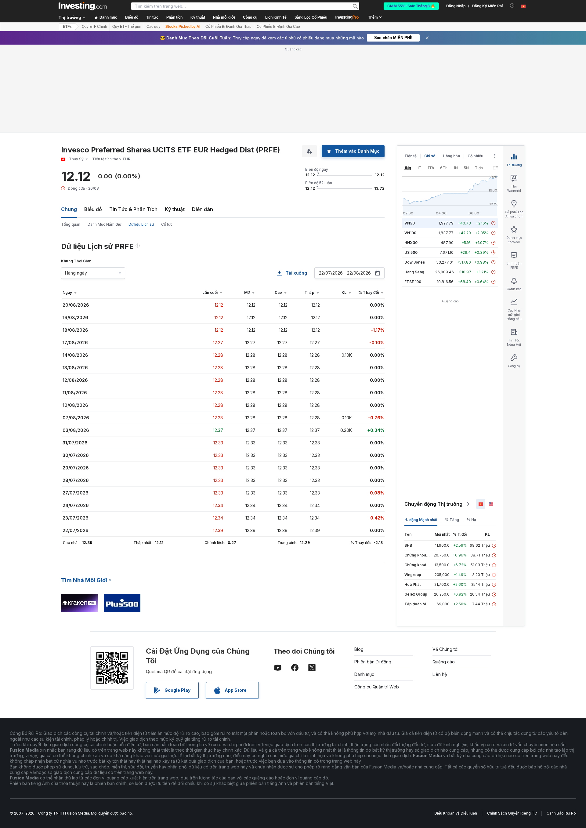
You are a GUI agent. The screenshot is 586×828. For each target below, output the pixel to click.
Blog (359, 649)
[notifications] (512, 6)
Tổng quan (70, 224)
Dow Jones (414, 262)
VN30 (409, 223)
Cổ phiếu (475, 156)
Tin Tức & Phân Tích (133, 209)
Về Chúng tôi (445, 649)
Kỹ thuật (175, 209)
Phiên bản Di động (372, 661)
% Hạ (471, 519)
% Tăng (452, 519)
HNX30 (411, 242)
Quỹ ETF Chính (94, 26)
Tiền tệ (410, 156)
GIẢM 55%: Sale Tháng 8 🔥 (411, 6)
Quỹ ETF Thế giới (126, 26)
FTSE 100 (412, 281)
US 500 (411, 252)
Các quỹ (153, 26)
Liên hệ (439, 674)
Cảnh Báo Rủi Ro (561, 813)
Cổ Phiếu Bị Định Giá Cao (278, 26)
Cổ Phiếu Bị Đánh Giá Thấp (228, 26)
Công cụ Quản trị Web (376, 686)
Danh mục (364, 674)
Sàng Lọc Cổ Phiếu (311, 17)
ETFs (67, 26)
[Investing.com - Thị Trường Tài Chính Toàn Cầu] (83, 6)
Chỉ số (429, 156)
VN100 (410, 233)
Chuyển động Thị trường (433, 504)
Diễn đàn (202, 209)
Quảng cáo (443, 661)
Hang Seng (414, 272)
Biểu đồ (93, 209)
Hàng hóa (451, 156)
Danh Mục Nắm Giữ (104, 224)
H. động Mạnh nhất (420, 519)
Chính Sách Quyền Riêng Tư (512, 813)
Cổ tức (166, 224)
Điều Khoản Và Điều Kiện (455, 813)
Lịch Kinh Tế (276, 17)
